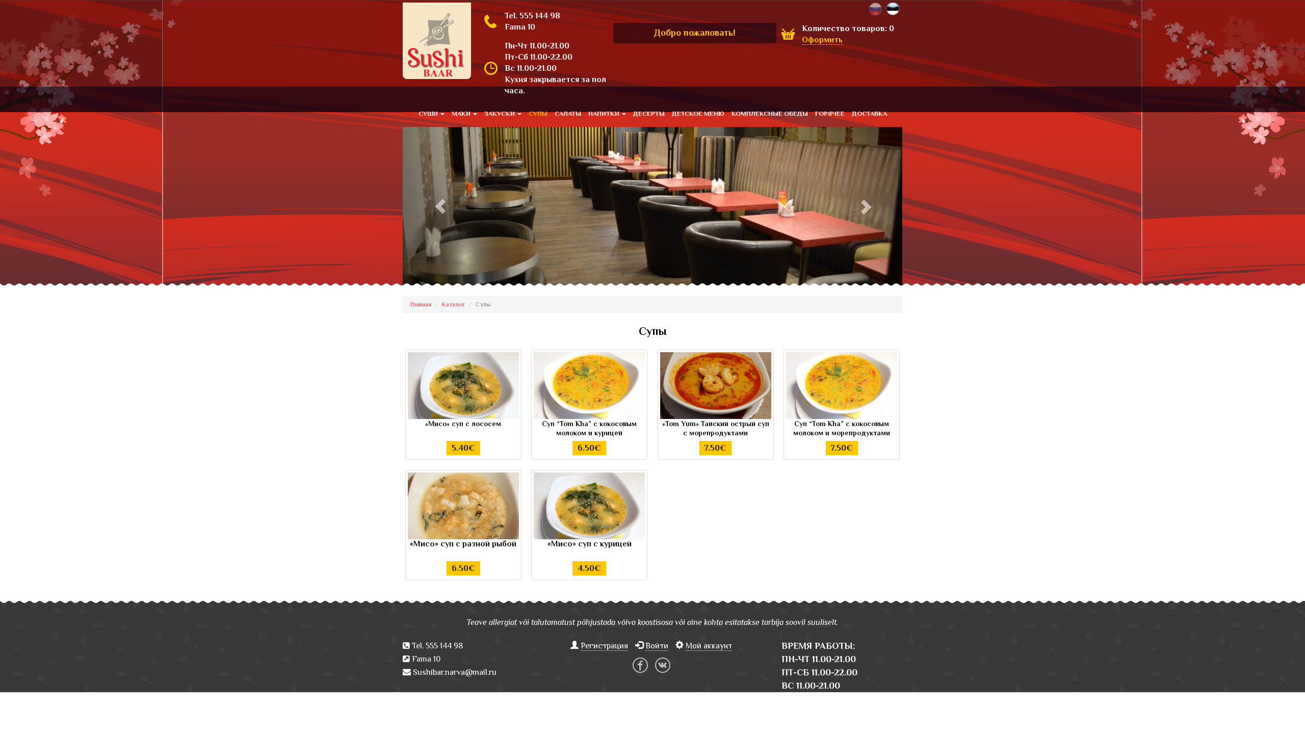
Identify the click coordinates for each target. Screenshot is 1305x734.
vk (662, 665)
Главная (420, 304)
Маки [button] (462, 113)
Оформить (822, 39)
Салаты (568, 113)
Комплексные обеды (770, 113)
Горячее (830, 113)
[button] (440, 206)
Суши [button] (429, 113)
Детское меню (698, 113)
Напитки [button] (604, 113)
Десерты (649, 113)
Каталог (453, 304)
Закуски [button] (500, 113)
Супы (538, 113)
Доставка (869, 113)
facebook (640, 665)
